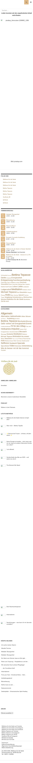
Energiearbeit (16, 278)
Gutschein (15, 284)
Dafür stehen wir (7, 324)
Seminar (16, 295)
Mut (18, 292)
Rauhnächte (26, 338)
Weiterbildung (27, 346)
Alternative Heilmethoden (11, 316)
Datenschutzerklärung (8, 744)
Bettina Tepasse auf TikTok (9, 734)
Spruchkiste (5, 346)
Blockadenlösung (25, 321)
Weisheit (4, 299)
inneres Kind (23, 329)
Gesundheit (4, 284)
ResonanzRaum (11, 226)
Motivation (17, 336)
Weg (22, 297)
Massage (3, 334)
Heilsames (6, 329)
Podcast (21, 338)
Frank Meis (4, 282)
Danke (3, 278)
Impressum (5, 742)
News (2, 338)
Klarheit (3, 286)
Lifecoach (22, 331)
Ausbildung (10, 318)
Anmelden (4, 385)
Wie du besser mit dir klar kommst (15, 348)
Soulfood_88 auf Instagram (9, 736)
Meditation (16, 289)
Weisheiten (18, 346)
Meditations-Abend (27, 289)
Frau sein (28, 326)
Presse (3, 295)
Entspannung (7, 280)
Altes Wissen (26, 316)
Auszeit (9, 275)
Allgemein (6, 313)
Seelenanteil (25, 341)
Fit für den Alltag (18, 326)
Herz (23, 284)
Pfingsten (29, 292)
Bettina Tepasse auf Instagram (10, 733)
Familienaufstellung (21, 280)
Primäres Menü (31, 2)
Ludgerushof (6, 289)
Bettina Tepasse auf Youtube (10, 731)
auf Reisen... (4, 318)
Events (28, 324)
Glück (10, 284)
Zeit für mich (5, 301)
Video (12, 346)
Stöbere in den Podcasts (8, 407)
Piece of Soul (15, 338)
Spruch (21, 295)
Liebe (20, 286)
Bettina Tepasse (21, 274)
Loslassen (26, 286)
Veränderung (16, 297)
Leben (14, 287)
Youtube (3, 350)
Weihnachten (27, 297)
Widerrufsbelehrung (7, 747)
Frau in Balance (11, 282)
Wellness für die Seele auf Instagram (12, 728)
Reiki (7, 295)
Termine (26, 295)
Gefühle (17, 282)
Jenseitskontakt (13, 331)
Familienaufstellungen (5, 326)
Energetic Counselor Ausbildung (15, 237)
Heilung (20, 284)
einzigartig (9, 277)
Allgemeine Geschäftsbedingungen (12, 746)
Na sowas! (25, 336)
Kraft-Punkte (8, 286)
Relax (11, 295)
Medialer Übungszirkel (12, 214)
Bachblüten (17, 318)
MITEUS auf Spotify (7, 737)
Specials (21, 343)
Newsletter (23, 292)
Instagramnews (5, 331)
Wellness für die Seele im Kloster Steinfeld (18, 249)
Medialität (10, 334)
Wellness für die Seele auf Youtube (12, 726)
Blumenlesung (10, 220)
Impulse (27, 284)
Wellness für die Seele (15, 299)
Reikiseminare (9, 341)
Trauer (2, 297)
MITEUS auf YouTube (8, 739)
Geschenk (23, 282)
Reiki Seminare (18, 341)
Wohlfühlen (27, 299)
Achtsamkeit (4, 275)
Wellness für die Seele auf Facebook (12, 729)
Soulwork (13, 343)
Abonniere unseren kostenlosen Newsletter (13, 397)
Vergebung (8, 297)
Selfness (5, 343)
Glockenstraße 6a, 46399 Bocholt (11, 752)
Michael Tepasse (9, 292)
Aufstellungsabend (11, 231)
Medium (24, 334)
